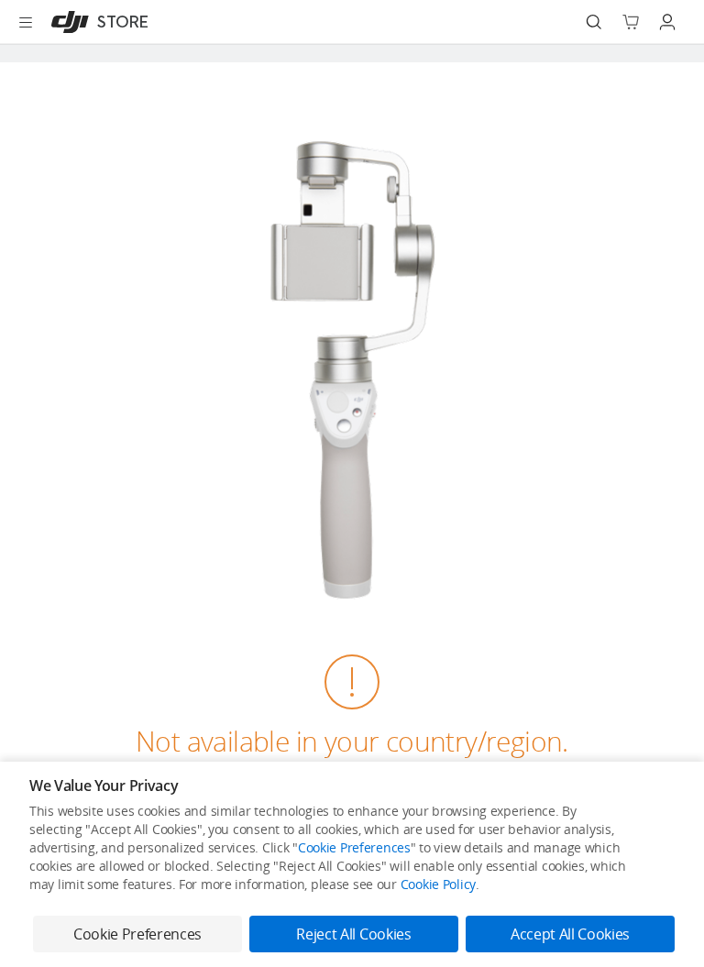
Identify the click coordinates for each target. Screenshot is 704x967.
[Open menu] (25, 22)
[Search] (594, 22)
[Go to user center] (667, 22)
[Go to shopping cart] (630, 22)
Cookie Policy (438, 884)
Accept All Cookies (570, 934)
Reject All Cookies (353, 934)
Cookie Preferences (354, 847)
